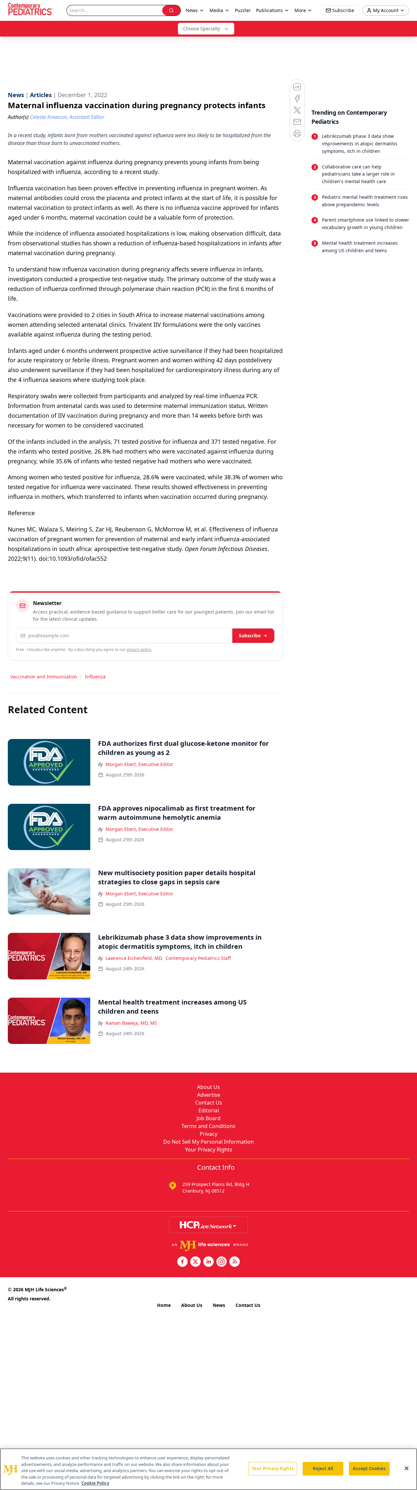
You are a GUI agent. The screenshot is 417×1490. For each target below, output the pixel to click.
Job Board (208, 1118)
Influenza (95, 676)
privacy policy (139, 649)
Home (164, 1305)
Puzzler (243, 10)
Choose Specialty (201, 28)
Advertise (208, 1094)
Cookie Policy (95, 1483)
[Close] (406, 1468)
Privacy (208, 1133)
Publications (269, 10)
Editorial (208, 1110)
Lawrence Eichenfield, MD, (134, 958)
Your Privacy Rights (208, 1149)
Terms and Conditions (208, 1126)
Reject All (323, 1468)
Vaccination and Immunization (43, 676)
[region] (208, 1469)
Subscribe (250, 635)
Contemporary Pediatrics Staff (198, 958)
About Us (208, 1087)
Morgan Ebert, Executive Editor (139, 764)
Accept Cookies (369, 1468)
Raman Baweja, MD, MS (131, 1023)
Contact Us (208, 1102)
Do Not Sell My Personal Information (208, 1141)
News (219, 1305)
